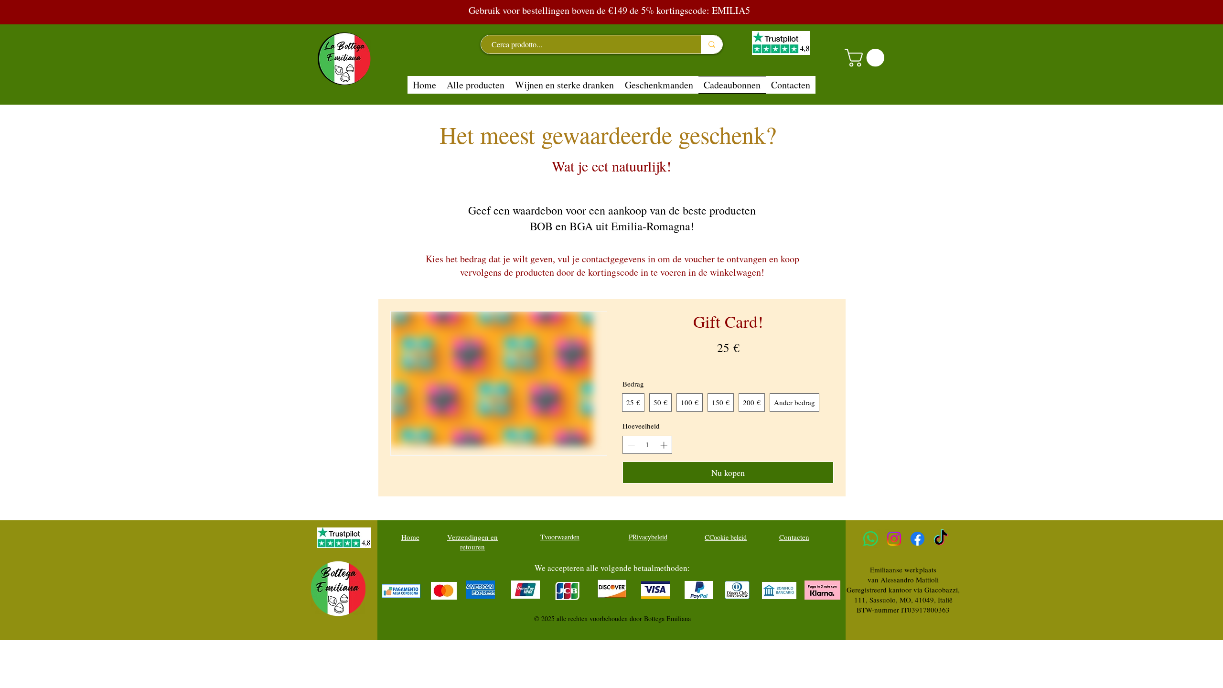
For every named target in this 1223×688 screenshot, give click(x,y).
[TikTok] (941, 538)
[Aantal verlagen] (630, 445)
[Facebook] (917, 538)
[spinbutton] (647, 445)
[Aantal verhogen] (664, 445)
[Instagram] (894, 538)
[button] (867, 58)
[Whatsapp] (870, 538)
